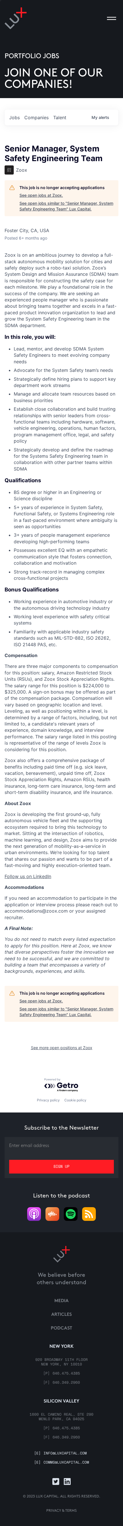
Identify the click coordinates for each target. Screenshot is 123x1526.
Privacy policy (48, 1100)
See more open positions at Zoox (61, 1047)
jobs (14, 117)
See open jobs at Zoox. (41, 195)
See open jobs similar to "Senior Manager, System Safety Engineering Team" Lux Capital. (66, 206)
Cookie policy (75, 1100)
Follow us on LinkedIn (28, 876)
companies (36, 117)
